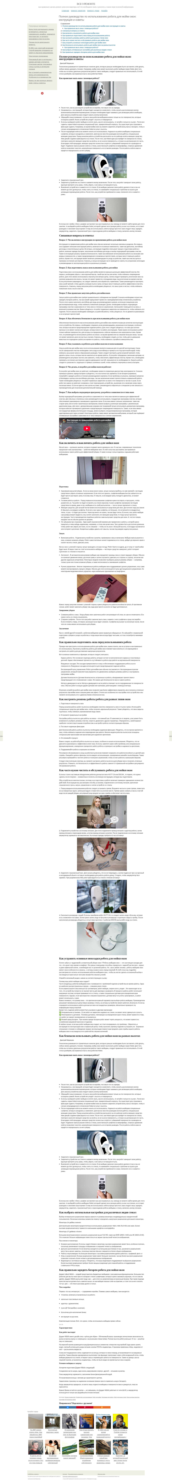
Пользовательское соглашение (75, 1474)
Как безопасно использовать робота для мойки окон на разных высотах (89, 45)
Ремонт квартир (78, 10)
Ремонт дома (93, 10)
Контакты (65, 1474)
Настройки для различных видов (67, 1399)
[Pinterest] (84, 1407)
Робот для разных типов (120, 1397)
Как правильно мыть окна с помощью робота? (81, 28)
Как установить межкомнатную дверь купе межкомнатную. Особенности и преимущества (40, 75)
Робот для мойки (97, 1397)
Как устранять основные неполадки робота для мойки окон (84, 42)
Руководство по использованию (84, 1397)
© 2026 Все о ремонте (33, 1474)
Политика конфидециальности (70, 1476)
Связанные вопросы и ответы (74, 31)
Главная (65, 10)
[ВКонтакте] (67, 1407)
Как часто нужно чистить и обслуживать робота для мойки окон (86, 40)
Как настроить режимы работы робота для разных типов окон (85, 38)
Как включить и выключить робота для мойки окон (81, 33)
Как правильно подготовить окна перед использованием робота (86, 35)
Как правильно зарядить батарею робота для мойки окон (84, 52)
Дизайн (104, 10)
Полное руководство (70, 1397)
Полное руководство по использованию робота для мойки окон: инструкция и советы (94, 26)
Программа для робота (107, 1397)
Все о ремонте (86, 3)
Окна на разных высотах (133, 1397)
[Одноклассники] (101, 1407)
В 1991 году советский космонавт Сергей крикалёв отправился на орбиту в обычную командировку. (41, 50)
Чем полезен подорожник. (38, 56)
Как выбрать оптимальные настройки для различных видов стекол (87, 50)
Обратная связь (101, 1474)
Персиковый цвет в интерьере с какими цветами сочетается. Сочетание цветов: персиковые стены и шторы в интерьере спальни (40, 64)
